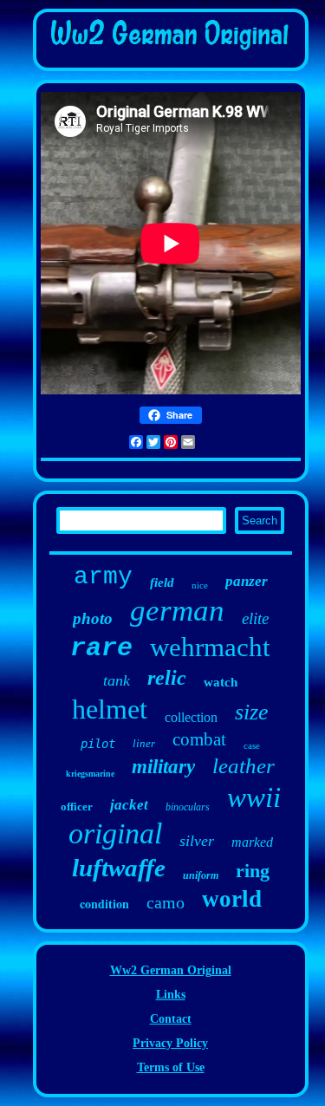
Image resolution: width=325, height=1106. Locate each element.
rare (101, 648)
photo (93, 618)
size (252, 712)
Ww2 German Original (170, 970)
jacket (129, 805)
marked (252, 842)
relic (166, 678)
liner (144, 743)
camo (165, 902)
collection (191, 717)
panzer (246, 581)
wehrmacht (210, 647)
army (103, 576)
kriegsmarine (90, 773)
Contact (171, 1018)
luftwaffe (119, 868)
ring (253, 871)
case (252, 745)
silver (196, 840)
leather (243, 765)
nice (200, 585)
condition (104, 904)
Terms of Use (171, 1067)
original (115, 833)
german (177, 611)
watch (220, 682)
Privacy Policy (170, 1043)
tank (116, 680)
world (232, 899)
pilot (98, 744)
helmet (109, 709)
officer (77, 806)
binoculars (188, 807)
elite (255, 618)
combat (199, 739)
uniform (200, 875)
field (162, 582)
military (163, 766)
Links (170, 994)
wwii (254, 797)
